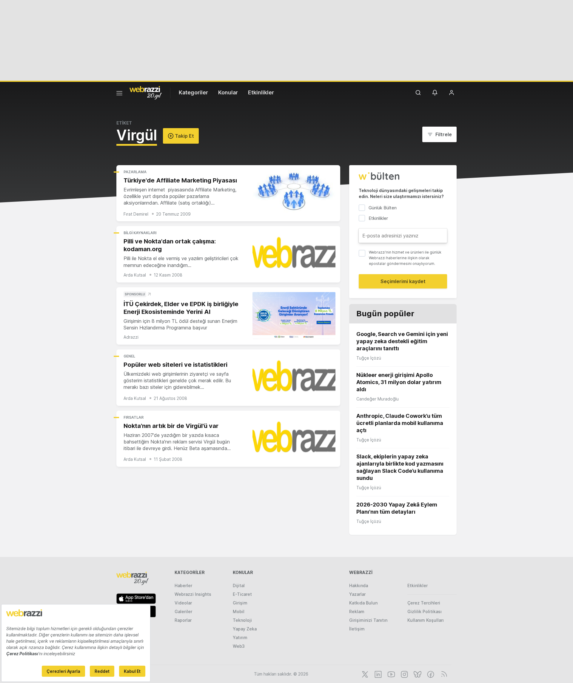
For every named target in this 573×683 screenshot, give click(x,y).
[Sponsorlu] (293, 315)
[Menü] (119, 94)
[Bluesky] (416, 673)
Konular (228, 92)
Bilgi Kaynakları (140, 233)
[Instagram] (403, 673)
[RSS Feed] (443, 673)
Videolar (183, 602)
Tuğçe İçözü (368, 357)
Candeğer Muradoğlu (377, 398)
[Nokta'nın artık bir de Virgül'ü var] (293, 438)
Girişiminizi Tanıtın (368, 620)
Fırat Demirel (136, 214)
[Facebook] (430, 673)
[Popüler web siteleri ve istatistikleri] (293, 377)
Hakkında (358, 585)
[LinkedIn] (377, 673)
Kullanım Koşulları (425, 620)
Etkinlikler (261, 92)
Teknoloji (242, 620)
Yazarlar (357, 594)
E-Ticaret (242, 594)
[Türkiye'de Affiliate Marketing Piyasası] (293, 193)
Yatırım (240, 637)
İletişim (357, 628)
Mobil (238, 611)
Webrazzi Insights (193, 594)
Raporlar (183, 620)
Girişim (240, 602)
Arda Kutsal (135, 274)
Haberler (183, 585)
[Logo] (146, 92)
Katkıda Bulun (363, 602)
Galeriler (183, 611)
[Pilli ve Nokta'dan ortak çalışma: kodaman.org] (293, 254)
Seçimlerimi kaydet (403, 281)
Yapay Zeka (245, 628)
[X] (364, 673)
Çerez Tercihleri (423, 602)
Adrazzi (131, 337)
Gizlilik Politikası (424, 611)
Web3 (239, 646)
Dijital (239, 585)
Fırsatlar (134, 417)
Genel (129, 356)
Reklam (356, 611)
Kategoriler (193, 92)
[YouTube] (390, 673)
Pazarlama (135, 172)
